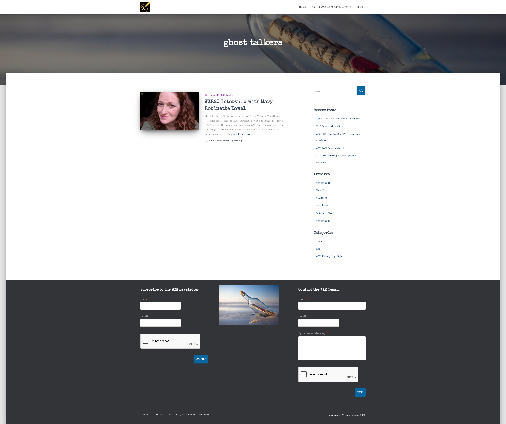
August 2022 (323, 183)
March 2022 (322, 205)
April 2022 (322, 198)
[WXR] (145, 7)
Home (302, 7)
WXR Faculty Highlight (219, 95)
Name (144, 299)
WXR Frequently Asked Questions (331, 7)
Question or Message (313, 333)
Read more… (245, 134)
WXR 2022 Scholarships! (330, 148)
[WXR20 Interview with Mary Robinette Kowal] (169, 111)
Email (144, 316)
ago (236, 140)
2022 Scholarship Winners (331, 126)
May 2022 (321, 190)
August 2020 (323, 221)
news (319, 241)
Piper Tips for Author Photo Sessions (338, 118)
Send (360, 392)
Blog (360, 7)
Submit (201, 359)
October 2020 (324, 213)
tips (318, 249)
